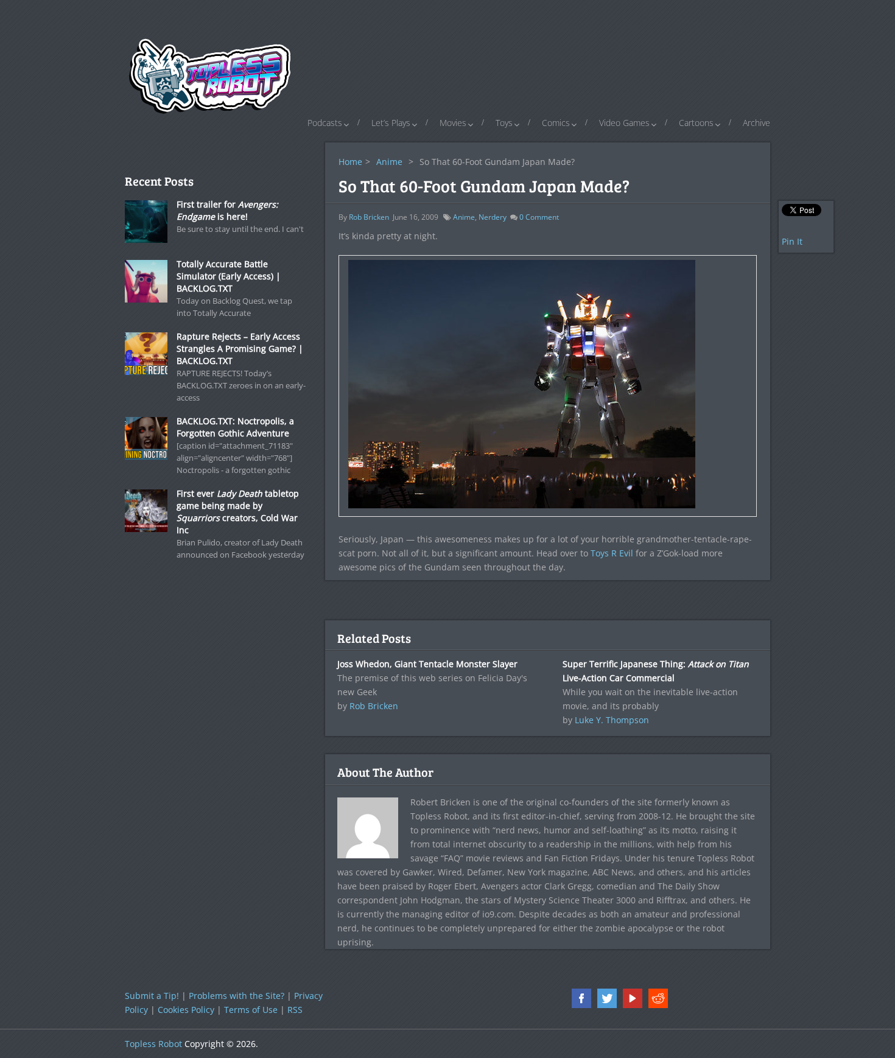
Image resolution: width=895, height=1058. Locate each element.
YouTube (632, 998)
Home (350, 161)
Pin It (792, 241)
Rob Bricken (369, 217)
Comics (556, 122)
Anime (389, 161)
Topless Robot (153, 1043)
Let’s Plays (390, 122)
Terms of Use (251, 1009)
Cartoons (696, 122)
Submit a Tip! (152, 995)
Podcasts (324, 122)
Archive (756, 122)
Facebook (581, 998)
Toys (504, 122)
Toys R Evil (612, 553)
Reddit (658, 998)
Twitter (607, 998)
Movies (453, 122)
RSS (295, 1009)
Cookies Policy (186, 1009)
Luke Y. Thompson (612, 720)
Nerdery (493, 217)
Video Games (624, 122)
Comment (539, 217)
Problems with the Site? (236, 995)
